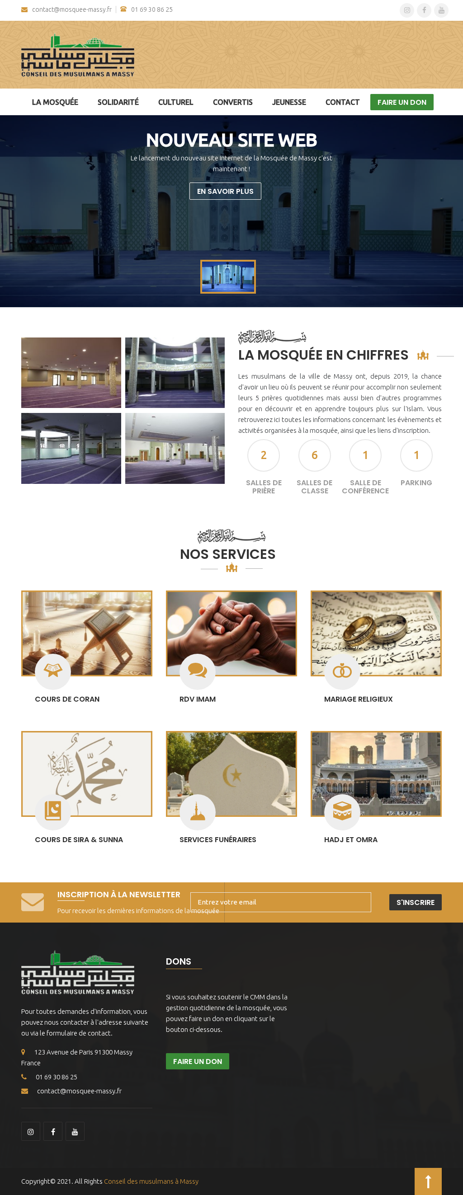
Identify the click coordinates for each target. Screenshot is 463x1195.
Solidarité (118, 102)
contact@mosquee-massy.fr (72, 9)
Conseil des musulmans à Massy (151, 1181)
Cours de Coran (67, 699)
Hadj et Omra (351, 839)
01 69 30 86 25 (152, 9)
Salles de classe (314, 487)
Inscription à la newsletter (118, 894)
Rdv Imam (198, 699)
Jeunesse (289, 102)
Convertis (233, 102)
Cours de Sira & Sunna (79, 839)
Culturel (176, 102)
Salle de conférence (365, 487)
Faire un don (402, 102)
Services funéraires (218, 839)
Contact (343, 102)
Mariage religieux (358, 699)
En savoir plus (225, 191)
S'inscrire (416, 902)
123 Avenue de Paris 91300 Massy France (76, 1057)
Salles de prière (264, 487)
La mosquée (55, 102)
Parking (416, 483)
